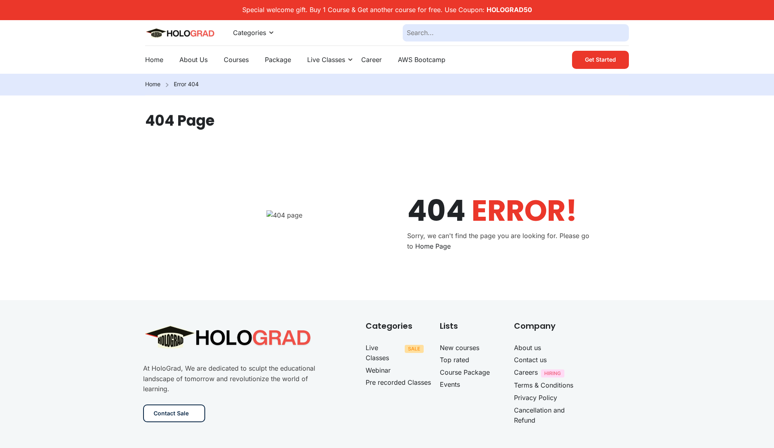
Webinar (378, 370)
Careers (526, 372)
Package (278, 60)
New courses (459, 348)
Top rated (454, 360)
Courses (236, 60)
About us (527, 348)
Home (154, 60)
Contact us (530, 360)
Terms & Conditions (543, 385)
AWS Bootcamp (421, 60)
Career (371, 60)
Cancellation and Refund (539, 415)
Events (450, 384)
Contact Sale (171, 413)
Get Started (600, 59)
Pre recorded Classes (398, 382)
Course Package (465, 372)
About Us (193, 60)
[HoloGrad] (181, 32)
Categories (249, 33)
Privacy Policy (535, 398)
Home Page (433, 246)
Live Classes (326, 60)
